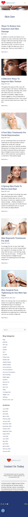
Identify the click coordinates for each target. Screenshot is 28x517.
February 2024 (7, 448)
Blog (2, 83)
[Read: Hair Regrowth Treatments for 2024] (14, 226)
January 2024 (6, 451)
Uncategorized (7, 392)
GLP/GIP (5, 354)
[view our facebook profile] (1, 504)
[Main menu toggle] (25, 3)
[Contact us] (25, 504)
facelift (4, 347)
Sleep (4, 389)
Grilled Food (6, 357)
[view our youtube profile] (7, 504)
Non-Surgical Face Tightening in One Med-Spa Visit (14, 293)
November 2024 (7, 426)
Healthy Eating (7, 362)
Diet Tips (5, 344)
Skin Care (4, 34)
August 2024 (6, 433)
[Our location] (27, 504)
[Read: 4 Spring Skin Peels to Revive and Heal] (14, 174)
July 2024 (5, 436)
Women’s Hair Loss (8, 399)
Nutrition (5, 379)
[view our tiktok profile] (3, 504)
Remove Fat (6, 382)
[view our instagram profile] (5, 504)
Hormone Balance (8, 369)
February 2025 (6, 419)
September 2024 (7, 431)
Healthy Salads (7, 364)
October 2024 (6, 428)
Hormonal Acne (7, 367)
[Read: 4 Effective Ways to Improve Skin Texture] (14, 67)
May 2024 (5, 441)
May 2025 (5, 411)
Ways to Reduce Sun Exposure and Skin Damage (11, 29)
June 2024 (6, 438)
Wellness (5, 397)
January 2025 (6, 421)
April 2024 (5, 443)
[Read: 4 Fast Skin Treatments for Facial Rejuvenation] (14, 121)
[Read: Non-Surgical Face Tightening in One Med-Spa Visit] (14, 278)
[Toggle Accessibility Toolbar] (3, 510)
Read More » (4, 52)
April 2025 (5, 414)
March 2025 (6, 416)
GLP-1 (4, 352)
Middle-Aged (6, 377)
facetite (5, 349)
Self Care (6, 297)
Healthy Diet (6, 359)
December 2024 (7, 423)
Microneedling (6, 374)
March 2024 (6, 446)
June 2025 (5, 409)
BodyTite (5, 342)
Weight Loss (6, 394)
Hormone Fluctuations (9, 372)
